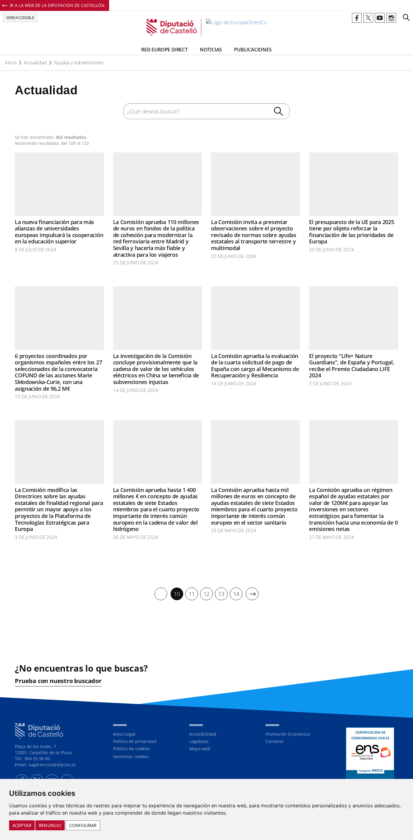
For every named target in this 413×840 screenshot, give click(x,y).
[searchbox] (206, 111)
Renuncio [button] (50, 825)
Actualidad (35, 62)
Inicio (11, 62)
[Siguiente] (252, 594)
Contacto (274, 741)
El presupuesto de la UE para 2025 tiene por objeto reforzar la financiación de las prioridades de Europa (351, 231)
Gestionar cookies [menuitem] (131, 756)
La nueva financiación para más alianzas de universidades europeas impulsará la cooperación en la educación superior (59, 231)
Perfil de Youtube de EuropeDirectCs (380, 18)
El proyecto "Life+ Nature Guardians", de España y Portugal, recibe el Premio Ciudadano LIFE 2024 (351, 365)
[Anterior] (160, 594)
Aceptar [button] (21, 825)
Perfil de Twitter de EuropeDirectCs (368, 18)
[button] (406, 17)
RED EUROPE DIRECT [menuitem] (164, 49)
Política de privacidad (135, 741)
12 (206, 593)
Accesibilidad (202, 734)
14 (236, 593)
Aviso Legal (124, 734)
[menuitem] (160, 594)
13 (221, 593)
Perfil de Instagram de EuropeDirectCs (391, 18)
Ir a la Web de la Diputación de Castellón (57, 5)
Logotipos (199, 741)
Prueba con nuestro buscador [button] (58, 681)
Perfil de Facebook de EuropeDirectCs (357, 18)
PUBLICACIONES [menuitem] (253, 49)
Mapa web (199, 748)
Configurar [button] (83, 825)
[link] (206, 27)
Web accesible (20, 17)
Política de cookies (131, 748)
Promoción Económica (287, 734)
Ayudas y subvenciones (78, 62)
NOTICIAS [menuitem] (211, 49)
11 (192, 593)
